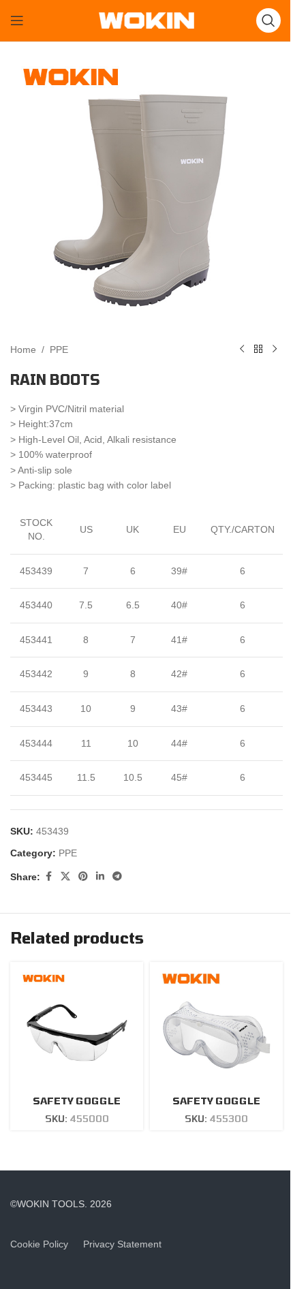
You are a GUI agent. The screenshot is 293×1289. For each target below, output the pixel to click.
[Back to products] (258, 349)
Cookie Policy (39, 1244)
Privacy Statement (122, 1244)
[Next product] (274, 349)
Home (23, 349)
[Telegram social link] (117, 876)
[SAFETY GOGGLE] (76, 1028)
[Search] (268, 20)
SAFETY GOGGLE (77, 1100)
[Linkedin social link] (100, 876)
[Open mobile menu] (17, 20)
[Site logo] (146, 19)
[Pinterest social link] (83, 876)
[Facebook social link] (48, 876)
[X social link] (65, 876)
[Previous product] (242, 349)
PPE (59, 349)
